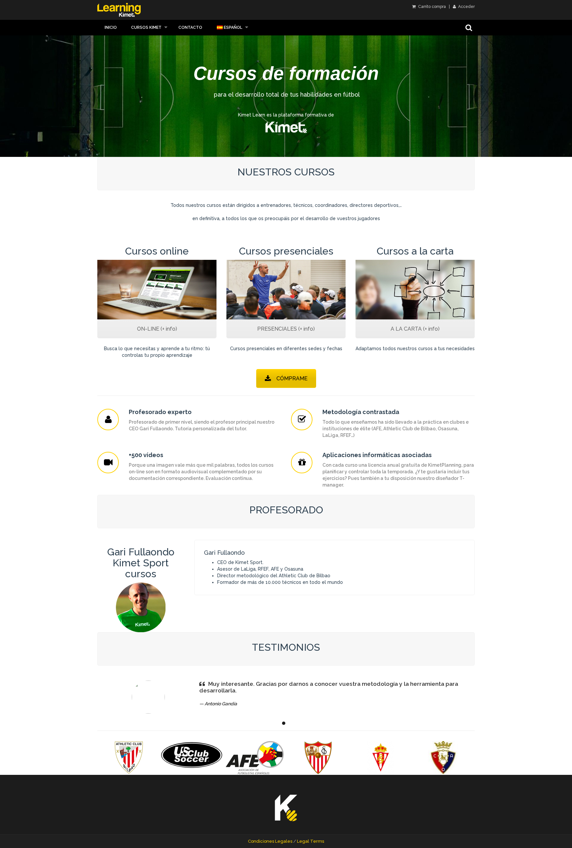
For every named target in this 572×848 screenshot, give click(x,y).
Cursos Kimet (146, 27)
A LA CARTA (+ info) (415, 329)
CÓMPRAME (292, 378)
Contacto (190, 27)
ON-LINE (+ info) (157, 329)
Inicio (111, 27)
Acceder (466, 6)
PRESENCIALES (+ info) (286, 329)
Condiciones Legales (270, 841)
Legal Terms (310, 841)
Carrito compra (431, 6)
